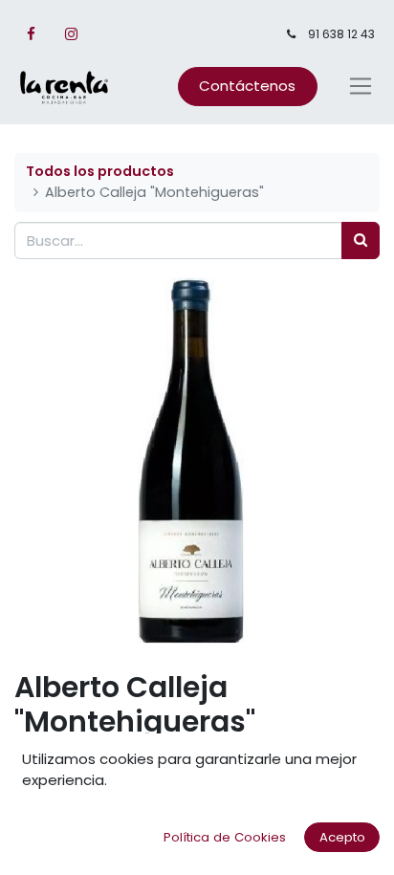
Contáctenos (247, 86)
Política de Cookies (225, 837)
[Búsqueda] (360, 240)
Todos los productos (100, 171)
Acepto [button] (342, 837)
